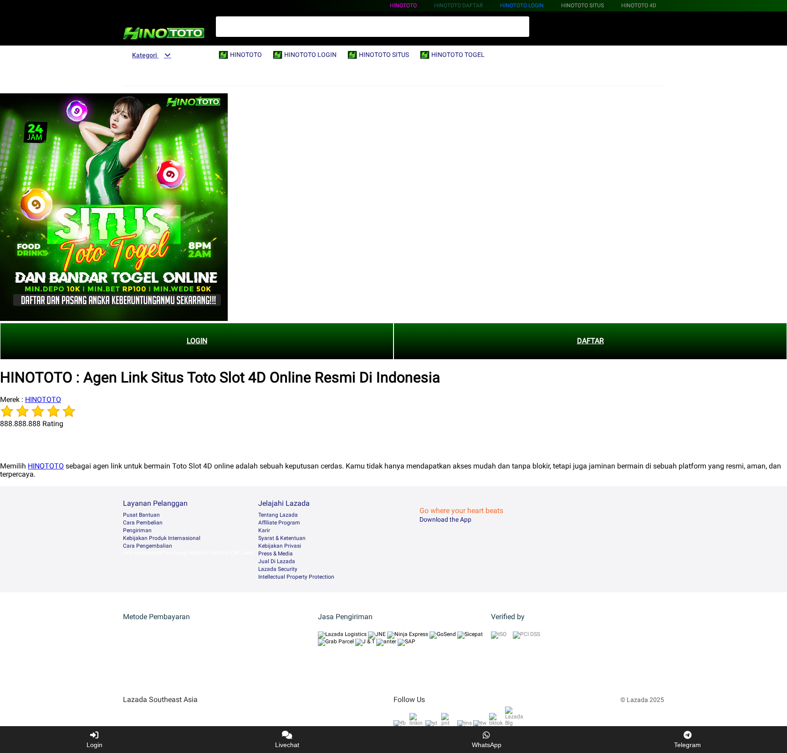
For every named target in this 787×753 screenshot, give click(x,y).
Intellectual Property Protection (296, 577)
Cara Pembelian (143, 522)
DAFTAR (590, 340)
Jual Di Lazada (276, 561)
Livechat (287, 744)
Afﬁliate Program (279, 522)
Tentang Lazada (278, 515)
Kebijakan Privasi (279, 546)
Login (94, 744)
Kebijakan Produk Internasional (161, 538)
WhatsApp (486, 744)
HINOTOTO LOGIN (522, 5)
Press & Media (275, 553)
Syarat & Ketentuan (282, 538)
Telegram (687, 744)
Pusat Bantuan (141, 515)
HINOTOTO (403, 5)
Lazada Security (277, 569)
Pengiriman (137, 530)
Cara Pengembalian (147, 546)
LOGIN (197, 340)
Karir (264, 530)
